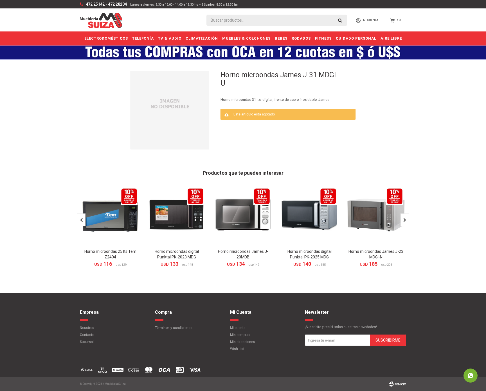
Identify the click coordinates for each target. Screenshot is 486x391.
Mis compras (240, 335)
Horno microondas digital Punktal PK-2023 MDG (177, 254)
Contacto (87, 335)
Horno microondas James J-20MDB (243, 254)
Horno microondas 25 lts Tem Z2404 (110, 254)
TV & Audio (169, 38)
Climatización (202, 38)
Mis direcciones (242, 342)
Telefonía (143, 38)
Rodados (301, 38)
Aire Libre (391, 38)
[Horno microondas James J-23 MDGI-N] (375, 215)
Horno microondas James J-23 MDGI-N (375, 254)
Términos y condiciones (173, 328)
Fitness (323, 38)
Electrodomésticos (106, 38)
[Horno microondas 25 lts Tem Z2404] (110, 215)
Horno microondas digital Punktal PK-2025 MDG (309, 254)
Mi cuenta (238, 328)
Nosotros (87, 328)
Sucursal (87, 342)
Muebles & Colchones (246, 38)
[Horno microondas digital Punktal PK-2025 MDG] (309, 215)
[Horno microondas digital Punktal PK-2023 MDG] (176, 215)
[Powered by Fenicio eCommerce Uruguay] (397, 384)
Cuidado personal (356, 38)
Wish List (237, 349)
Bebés (281, 38)
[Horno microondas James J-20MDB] (243, 215)
